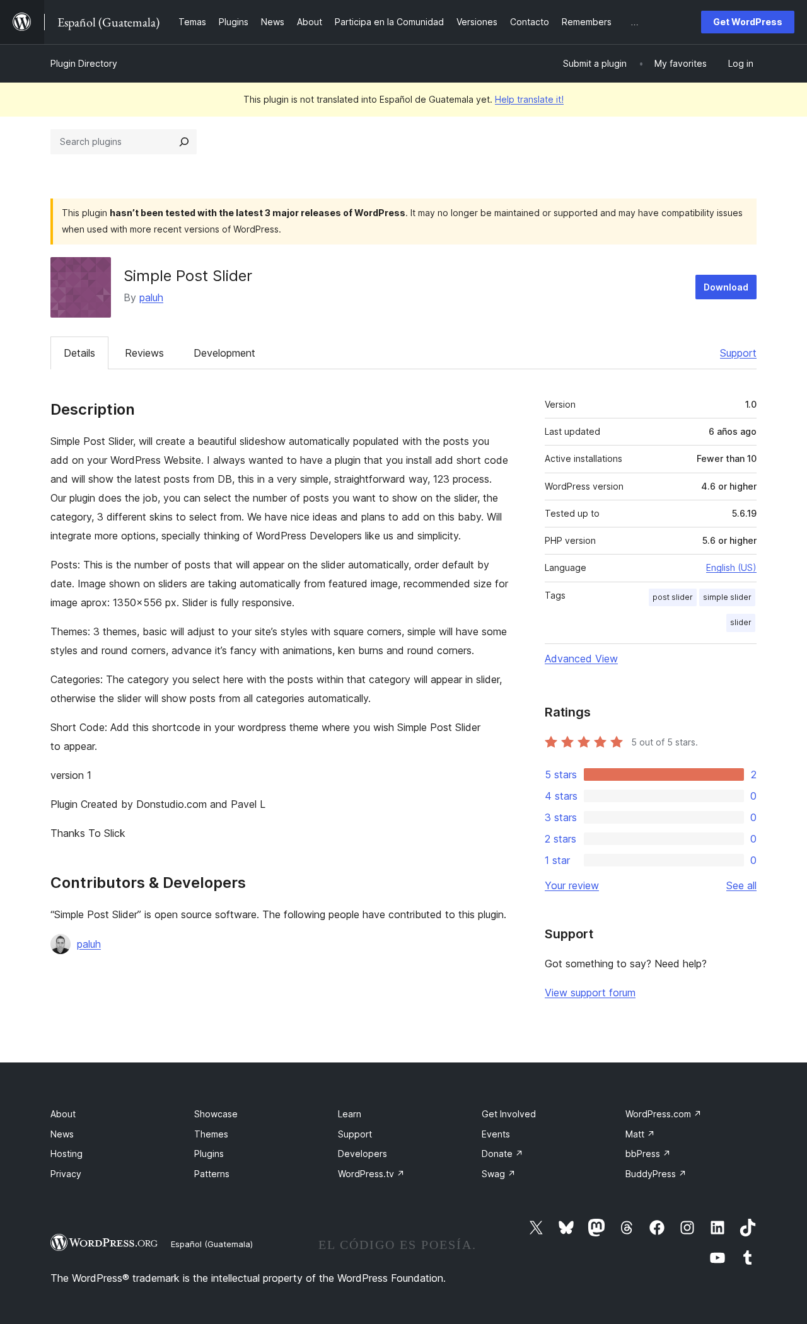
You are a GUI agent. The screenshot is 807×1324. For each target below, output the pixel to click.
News (62, 1134)
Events (496, 1134)
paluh (151, 297)
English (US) (731, 567)
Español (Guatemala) (212, 1244)
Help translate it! (529, 99)
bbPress (648, 1153)
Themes (211, 1134)
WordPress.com (663, 1113)
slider (741, 622)
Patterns (211, 1173)
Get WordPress (747, 21)
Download (726, 287)
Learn (349, 1113)
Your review (572, 885)
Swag (499, 1173)
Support (738, 353)
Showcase (216, 1113)
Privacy (65, 1173)
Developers (362, 1153)
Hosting (66, 1153)
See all (741, 885)
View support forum (590, 992)
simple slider (727, 597)
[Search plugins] (184, 141)
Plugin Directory (83, 63)
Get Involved (509, 1113)
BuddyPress (656, 1173)
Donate (502, 1153)
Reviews (144, 353)
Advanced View (581, 658)
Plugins (209, 1153)
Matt (640, 1134)
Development (224, 353)
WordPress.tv (371, 1173)
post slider (673, 597)
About (63, 1113)
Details (79, 353)
